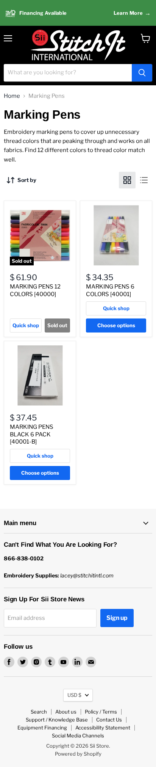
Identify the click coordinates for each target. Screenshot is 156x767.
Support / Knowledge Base (57, 720)
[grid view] (127, 180)
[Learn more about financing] (78, 13)
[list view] (144, 180)
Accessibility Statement (102, 728)
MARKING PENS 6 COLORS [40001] (110, 290)
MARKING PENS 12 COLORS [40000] (35, 290)
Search (39, 712)
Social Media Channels (78, 735)
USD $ (74, 695)
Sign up (117, 617)
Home (12, 96)
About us (65, 712)
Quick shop (25, 325)
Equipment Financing (42, 728)
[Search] (142, 73)
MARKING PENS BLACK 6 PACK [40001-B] (31, 434)
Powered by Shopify (78, 754)
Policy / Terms (101, 712)
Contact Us (109, 720)
